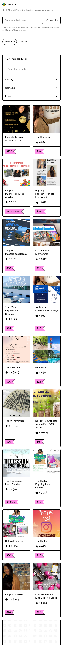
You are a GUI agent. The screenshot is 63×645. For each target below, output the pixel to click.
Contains (10, 87)
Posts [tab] (23, 41)
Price (8, 96)
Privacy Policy (53, 27)
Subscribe (52, 20)
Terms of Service (13, 30)
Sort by (9, 79)
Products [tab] (9, 41)
